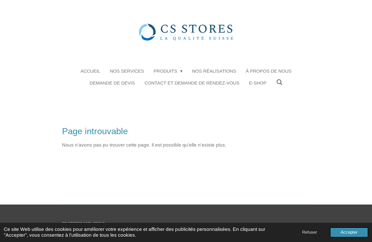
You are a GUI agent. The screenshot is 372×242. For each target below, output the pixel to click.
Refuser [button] (309, 232)
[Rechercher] (279, 82)
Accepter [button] (349, 232)
